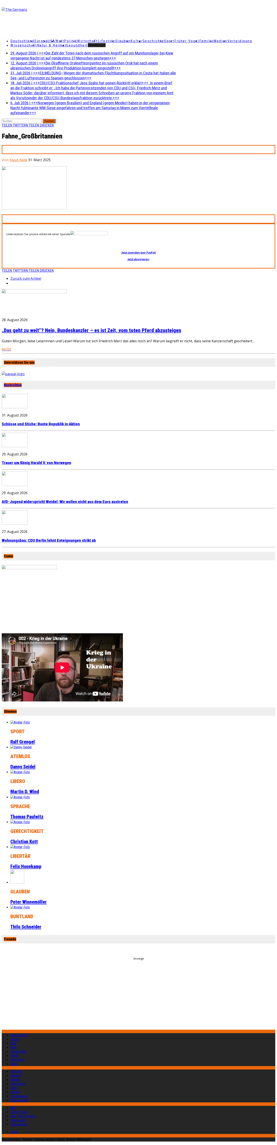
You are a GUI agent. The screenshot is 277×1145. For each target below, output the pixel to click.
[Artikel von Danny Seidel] (21, 747)
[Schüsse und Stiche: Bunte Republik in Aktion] (15, 407)
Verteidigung (239, 41)
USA (13, 1043)
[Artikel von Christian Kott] (20, 822)
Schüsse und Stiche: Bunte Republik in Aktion (41, 424)
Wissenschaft (23, 45)
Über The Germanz (23, 1116)
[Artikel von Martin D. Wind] (20, 772)
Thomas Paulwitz (26, 816)
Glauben (123, 41)
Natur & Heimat (51, 45)
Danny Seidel (22, 766)
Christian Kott (24, 841)
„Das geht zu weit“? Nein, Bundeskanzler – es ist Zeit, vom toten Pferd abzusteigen (91, 330)
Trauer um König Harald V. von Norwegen (36, 462)
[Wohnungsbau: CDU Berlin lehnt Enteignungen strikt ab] (15, 523)
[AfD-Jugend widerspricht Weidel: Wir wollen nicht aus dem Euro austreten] (15, 484)
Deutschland (22, 41)
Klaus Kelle (18, 160)
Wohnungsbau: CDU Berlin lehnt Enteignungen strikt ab (49, 540)
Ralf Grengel (22, 742)
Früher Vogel (186, 41)
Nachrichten (13, 385)
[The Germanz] (47, 9)
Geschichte (153, 41)
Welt (59, 41)
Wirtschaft (87, 41)
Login (14, 1132)
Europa (41, 41)
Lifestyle (106, 41)
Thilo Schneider (25, 927)
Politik (70, 41)
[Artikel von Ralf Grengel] (20, 722)
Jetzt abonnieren (138, 259)
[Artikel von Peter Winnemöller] (17, 882)
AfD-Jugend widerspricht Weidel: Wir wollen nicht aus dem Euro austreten (65, 501)
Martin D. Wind (24, 791)
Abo (13, 1108)
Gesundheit (77, 45)
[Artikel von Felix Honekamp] (20, 847)
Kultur (136, 41)
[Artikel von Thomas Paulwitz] (20, 797)
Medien (220, 41)
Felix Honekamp (25, 866)
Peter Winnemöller (28, 902)
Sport (169, 41)
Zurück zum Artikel (25, 278)
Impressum (18, 1120)
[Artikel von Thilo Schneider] (20, 907)
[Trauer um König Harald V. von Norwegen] (15, 446)
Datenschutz (18, 1124)
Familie (206, 41)
